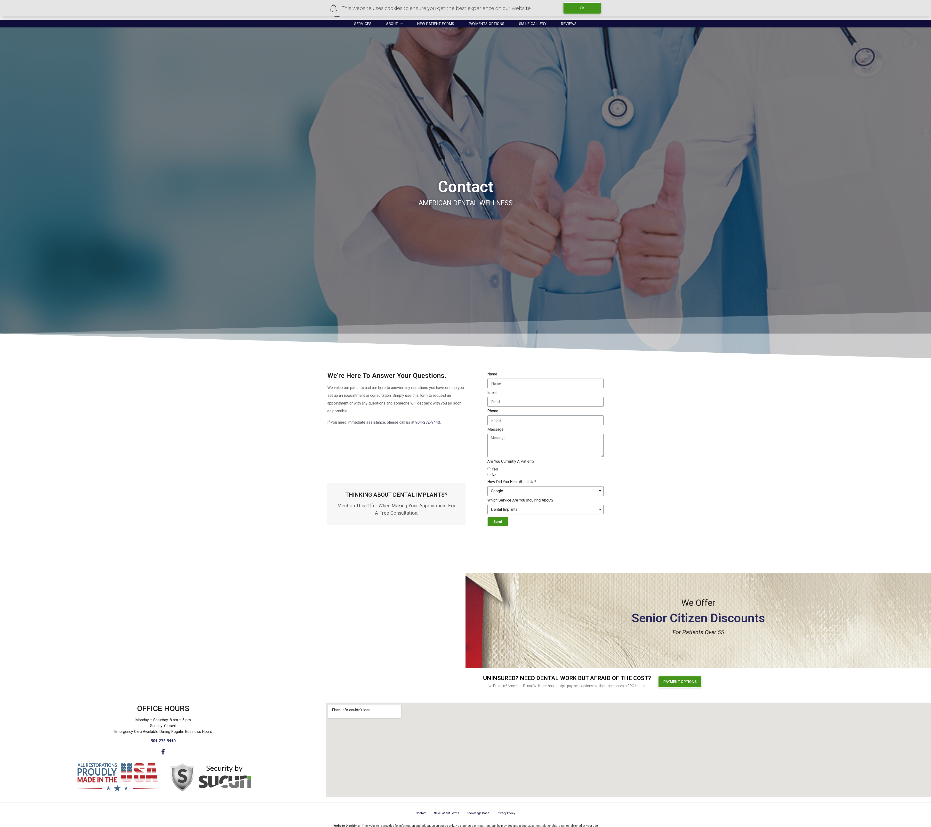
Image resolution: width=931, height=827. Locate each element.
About (392, 24)
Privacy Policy (506, 813)
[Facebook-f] (163, 751)
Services (362, 24)
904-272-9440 (427, 422)
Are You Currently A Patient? (511, 462)
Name (492, 374)
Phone (492, 411)
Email (492, 393)
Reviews (569, 24)
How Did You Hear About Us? (511, 482)
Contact (421, 813)
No (494, 475)
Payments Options (487, 24)
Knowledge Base (478, 813)
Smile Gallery (533, 24)
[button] (680, 682)
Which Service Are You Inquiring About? (520, 500)
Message (495, 430)
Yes (495, 469)
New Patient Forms (435, 24)
